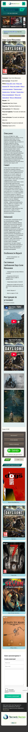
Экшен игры (19, 92)
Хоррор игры (6, 92)
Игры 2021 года (10, 83)
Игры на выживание (8, 95)
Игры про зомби (14, 86)
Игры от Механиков (15, 97)
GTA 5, (8, 13)
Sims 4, (11, 13)
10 (21, 36)
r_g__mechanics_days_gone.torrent (14, 454)
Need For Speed (14, 13)
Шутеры (13, 92)
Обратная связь (6, 709)
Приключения (18, 89)
